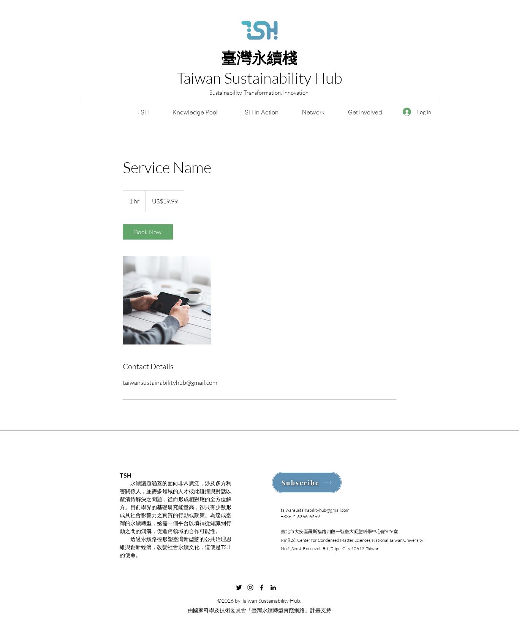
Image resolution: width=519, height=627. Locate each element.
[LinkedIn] (273, 587)
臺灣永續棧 (259, 57)
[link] (148, 232)
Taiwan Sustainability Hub (259, 77)
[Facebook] (262, 587)
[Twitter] (239, 587)
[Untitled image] (167, 300)
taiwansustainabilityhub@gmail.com (315, 510)
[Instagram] (250, 587)
